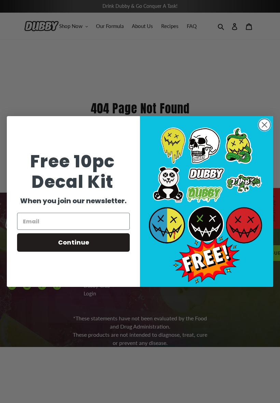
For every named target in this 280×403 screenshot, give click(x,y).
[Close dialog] (264, 125)
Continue (73, 242)
